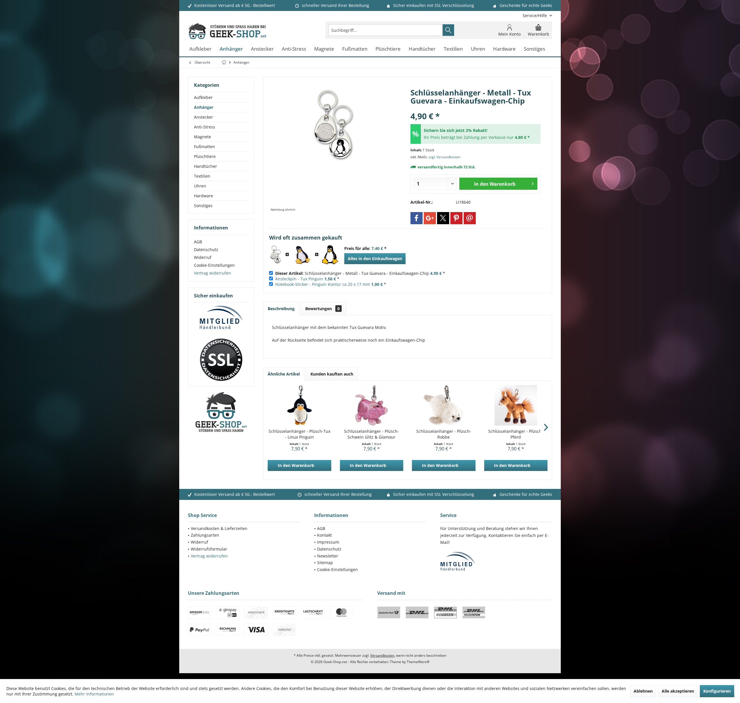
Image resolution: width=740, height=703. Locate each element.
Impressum (328, 542)
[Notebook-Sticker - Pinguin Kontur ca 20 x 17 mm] (330, 255)
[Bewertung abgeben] (475, 108)
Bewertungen (322, 308)
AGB (198, 241)
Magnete (202, 136)
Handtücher (205, 166)
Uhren (200, 186)
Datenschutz (206, 249)
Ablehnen (643, 691)
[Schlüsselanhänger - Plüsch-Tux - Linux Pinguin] (299, 405)
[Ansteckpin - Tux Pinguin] (302, 255)
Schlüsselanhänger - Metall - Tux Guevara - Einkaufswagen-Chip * (360, 273)
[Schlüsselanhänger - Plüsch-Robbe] (444, 405)
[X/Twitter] (443, 218)
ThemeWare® (418, 661)
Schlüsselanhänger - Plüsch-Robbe (443, 434)
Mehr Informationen (94, 694)
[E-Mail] (470, 218)
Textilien (202, 176)
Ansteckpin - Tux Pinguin (299, 278)
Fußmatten (204, 146)
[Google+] (430, 218)
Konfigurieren (717, 691)
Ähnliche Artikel (284, 374)
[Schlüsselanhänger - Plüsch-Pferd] (516, 405)
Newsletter (327, 556)
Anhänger (203, 107)
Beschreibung (281, 308)
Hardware (203, 195)
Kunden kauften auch (331, 374)
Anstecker (203, 117)
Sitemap (325, 562)
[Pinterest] (456, 218)
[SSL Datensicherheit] (221, 360)
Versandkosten (382, 655)
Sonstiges (203, 205)
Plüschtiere (205, 156)
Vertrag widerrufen (212, 273)
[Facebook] (416, 218)
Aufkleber (203, 97)
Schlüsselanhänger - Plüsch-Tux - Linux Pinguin (299, 434)
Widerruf (202, 257)
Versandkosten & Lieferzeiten (219, 528)
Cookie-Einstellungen (214, 265)
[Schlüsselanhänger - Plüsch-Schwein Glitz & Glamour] (372, 405)
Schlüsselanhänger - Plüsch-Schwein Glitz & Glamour (371, 434)
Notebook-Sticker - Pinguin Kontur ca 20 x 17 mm (322, 284)
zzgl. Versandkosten (444, 156)
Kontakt (324, 535)
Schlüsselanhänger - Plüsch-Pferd (515, 434)
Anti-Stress (204, 127)
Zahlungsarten (205, 535)
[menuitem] (535, 15)
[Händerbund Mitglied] (221, 318)
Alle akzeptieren (678, 691)
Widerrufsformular (209, 549)
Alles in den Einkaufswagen (375, 258)
